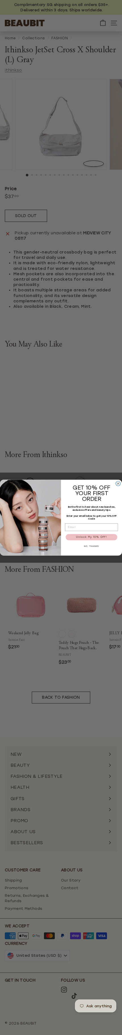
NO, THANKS (91, 546)
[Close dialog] (118, 483)
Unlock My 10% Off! (91, 537)
